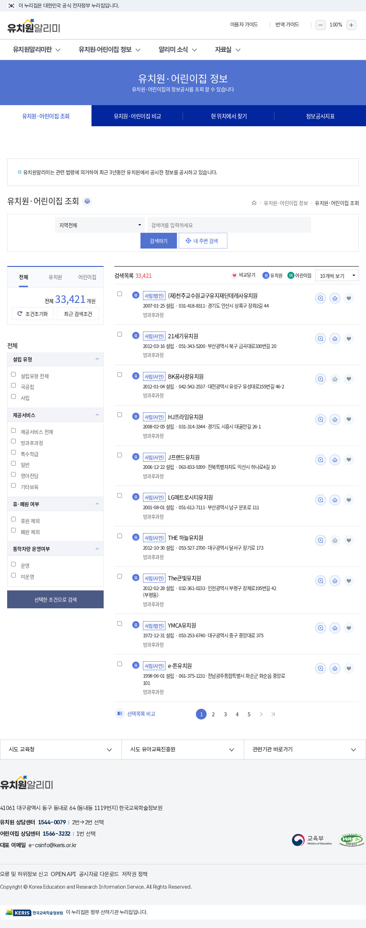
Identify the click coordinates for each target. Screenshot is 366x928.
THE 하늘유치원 (185, 537)
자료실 (223, 49)
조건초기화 (36, 313)
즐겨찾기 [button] (348, 298)
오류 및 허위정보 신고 (24, 874)
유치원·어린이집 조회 (46, 116)
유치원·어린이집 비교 (137, 116)
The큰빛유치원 (184, 578)
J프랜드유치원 (183, 457)
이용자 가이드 (244, 24)
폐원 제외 (30, 531)
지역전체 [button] (68, 225)
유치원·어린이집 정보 (105, 49)
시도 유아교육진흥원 (152, 749)
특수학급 (30, 453)
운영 (25, 565)
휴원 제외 (30, 520)
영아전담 (30, 475)
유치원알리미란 (32, 49)
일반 (25, 464)
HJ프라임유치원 (185, 417)
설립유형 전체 (35, 375)
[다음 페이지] (261, 714)
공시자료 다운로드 (99, 874)
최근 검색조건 (78, 313)
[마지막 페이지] (273, 714)
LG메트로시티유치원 (190, 497)
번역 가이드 (287, 24)
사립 (25, 397)
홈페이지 (335, 298)
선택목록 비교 (141, 713)
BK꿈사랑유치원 (186, 376)
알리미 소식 (173, 49)
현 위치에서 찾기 (229, 116)
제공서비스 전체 (37, 431)
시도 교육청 (22, 749)
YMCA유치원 (182, 625)
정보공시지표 (320, 116)
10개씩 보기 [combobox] (332, 275)
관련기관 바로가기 (273, 749)
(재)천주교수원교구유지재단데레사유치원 (213, 295)
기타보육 (30, 486)
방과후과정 (32, 442)
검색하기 (159, 240)
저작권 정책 (135, 874)
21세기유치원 (183, 336)
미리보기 (320, 298)
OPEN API (63, 874)
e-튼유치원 (180, 665)
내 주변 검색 (205, 240)
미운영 (27, 576)
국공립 (27, 386)
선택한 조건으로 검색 (55, 599)
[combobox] (229, 225)
